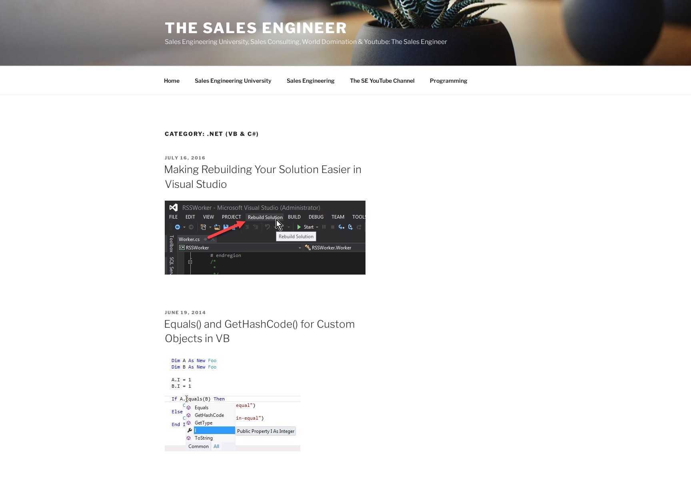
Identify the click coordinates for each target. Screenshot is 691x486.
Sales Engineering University (233, 80)
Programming (448, 80)
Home (172, 80)
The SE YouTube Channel (382, 80)
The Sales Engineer (256, 28)
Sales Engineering (311, 80)
